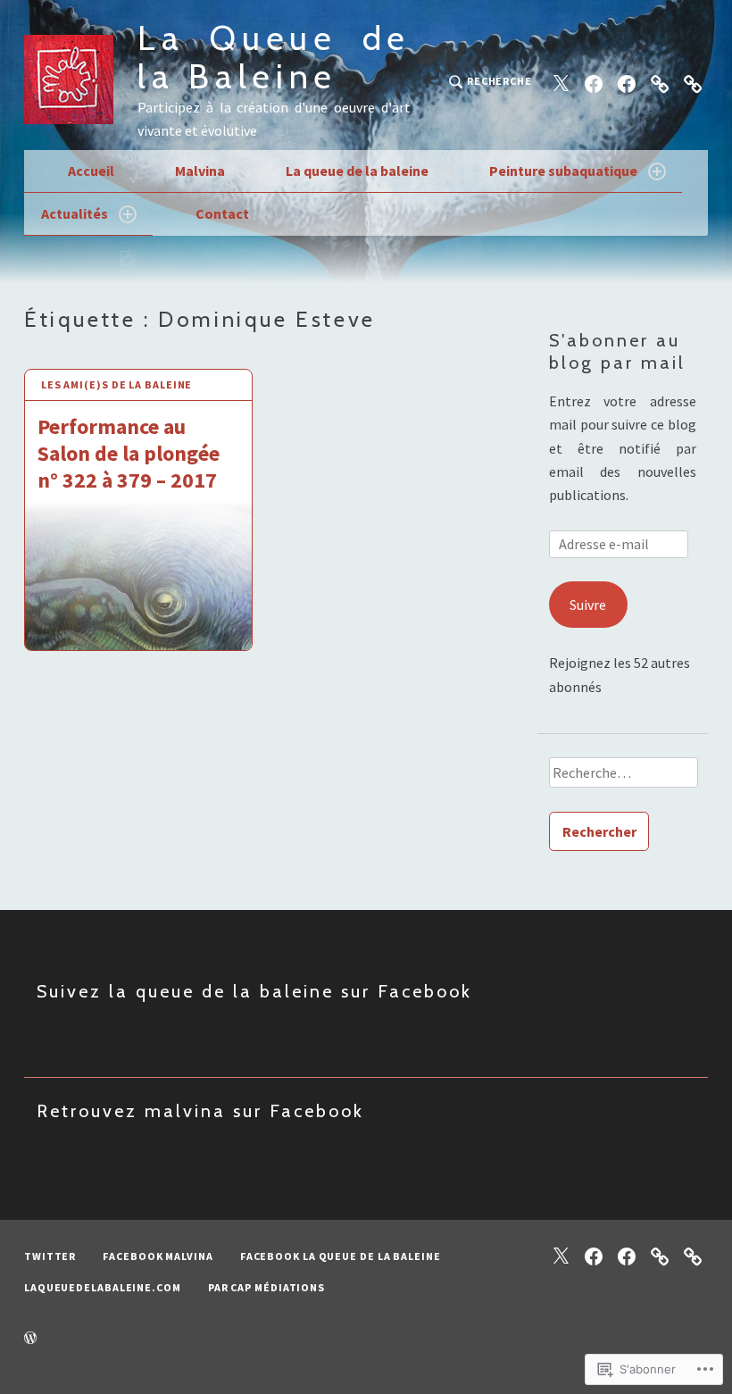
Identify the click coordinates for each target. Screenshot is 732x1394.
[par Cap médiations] (693, 82)
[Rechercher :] (622, 778)
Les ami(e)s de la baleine (117, 384)
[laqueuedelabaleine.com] (660, 82)
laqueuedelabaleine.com (102, 1287)
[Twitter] (560, 82)
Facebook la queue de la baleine (340, 1256)
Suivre (588, 605)
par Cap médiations (266, 1287)
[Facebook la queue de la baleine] (626, 82)
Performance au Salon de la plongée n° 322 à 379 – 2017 (128, 453)
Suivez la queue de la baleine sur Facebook (254, 991)
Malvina (200, 170)
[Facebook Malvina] (593, 82)
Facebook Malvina (157, 1256)
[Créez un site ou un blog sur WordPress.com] (30, 1339)
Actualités (74, 213)
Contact (222, 213)
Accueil (91, 170)
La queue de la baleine (357, 170)
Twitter (50, 1256)
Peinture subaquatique (563, 170)
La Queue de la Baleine (274, 57)
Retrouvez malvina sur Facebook (200, 1111)
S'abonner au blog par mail (617, 351)
